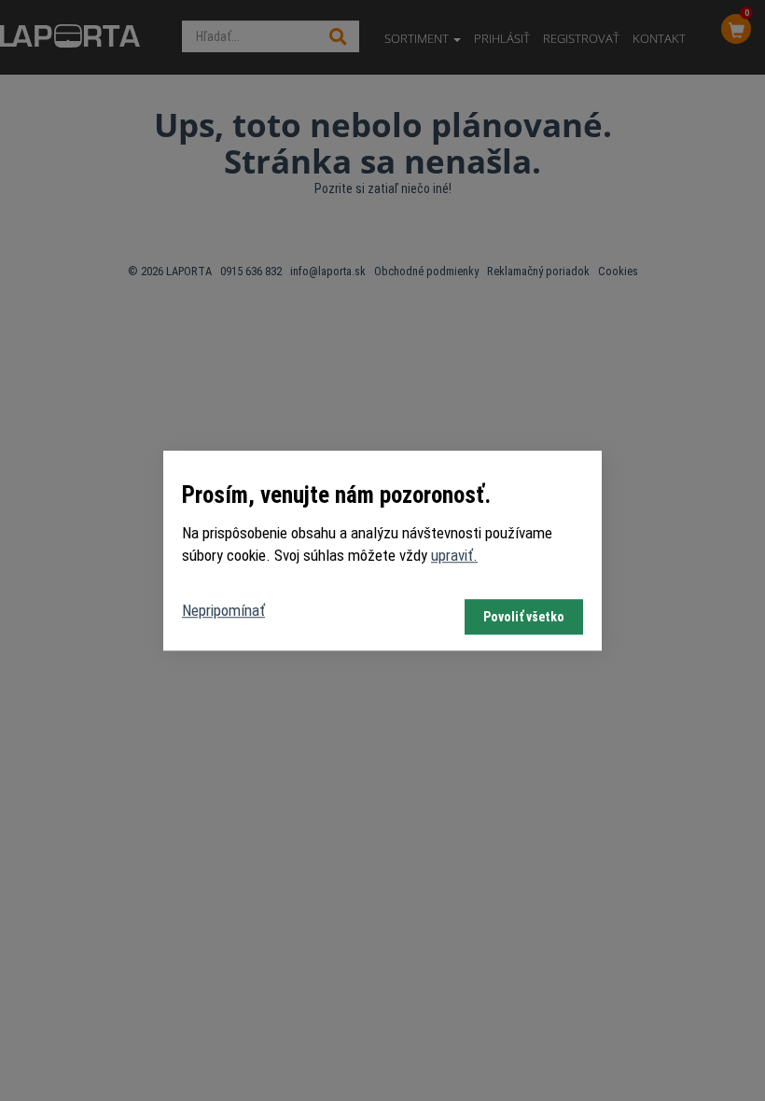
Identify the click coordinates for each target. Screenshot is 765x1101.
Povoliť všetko (523, 616)
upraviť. (454, 555)
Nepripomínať (223, 610)
